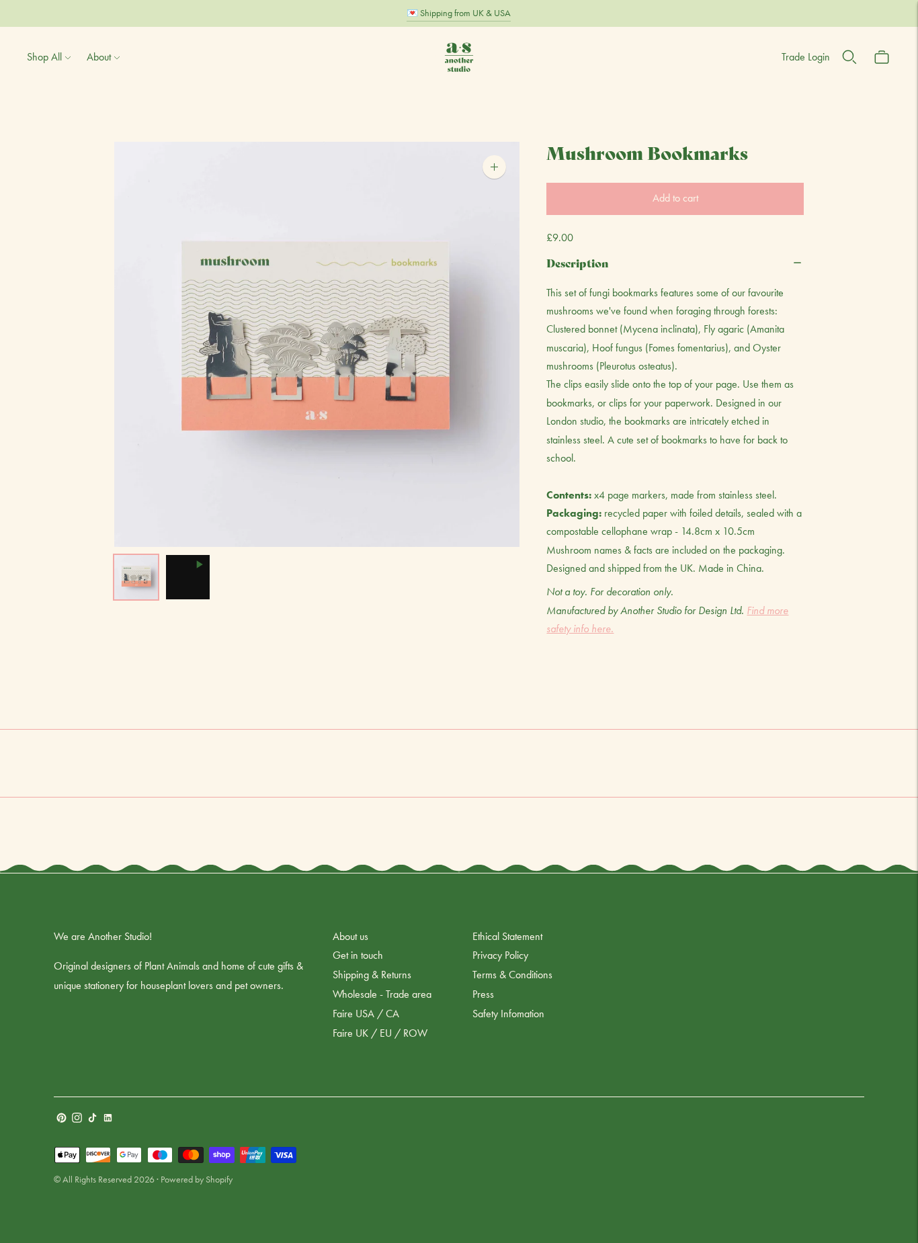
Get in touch (358, 955)
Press (483, 994)
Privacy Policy (500, 955)
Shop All (44, 57)
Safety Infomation (508, 1013)
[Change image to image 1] (136, 577)
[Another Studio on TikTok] (92, 1119)
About (99, 57)
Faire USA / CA (366, 1013)
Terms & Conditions (512, 975)
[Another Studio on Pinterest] (61, 1119)
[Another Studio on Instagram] (77, 1119)
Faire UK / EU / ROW (380, 1033)
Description (577, 262)
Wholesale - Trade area (382, 994)
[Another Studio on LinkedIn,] (108, 1119)
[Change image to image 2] (188, 577)
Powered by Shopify (197, 1179)
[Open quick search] (849, 57)
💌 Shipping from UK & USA (459, 13)
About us (350, 936)
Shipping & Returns (372, 975)
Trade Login (806, 57)
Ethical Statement (507, 936)
